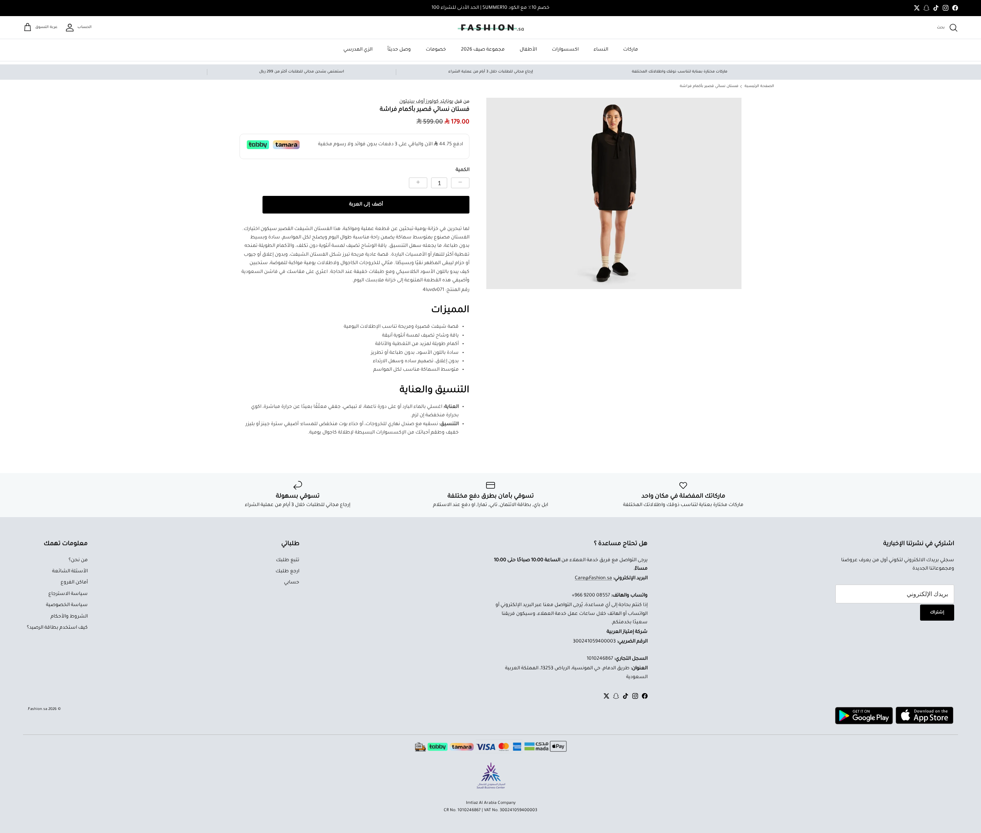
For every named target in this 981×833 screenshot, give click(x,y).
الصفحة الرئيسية (759, 86)
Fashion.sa (37, 709)
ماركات (630, 50)
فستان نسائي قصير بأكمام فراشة (709, 86)
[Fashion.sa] (490, 27)
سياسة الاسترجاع (68, 594)
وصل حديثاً (399, 50)
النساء (601, 50)
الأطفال (528, 50)
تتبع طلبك (287, 560)
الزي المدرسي (357, 50)
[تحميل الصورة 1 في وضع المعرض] (613, 193)
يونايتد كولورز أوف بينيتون (426, 102)
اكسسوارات (565, 50)
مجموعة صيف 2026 (483, 50)
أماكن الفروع (74, 582)
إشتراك (937, 612)
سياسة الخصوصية (67, 605)
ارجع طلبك (287, 571)
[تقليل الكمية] (460, 182)
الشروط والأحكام (69, 616)
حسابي (291, 582)
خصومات (436, 50)
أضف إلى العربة (365, 204)
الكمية (462, 170)
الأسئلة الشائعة (70, 571)
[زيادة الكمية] (418, 182)
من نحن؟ (78, 560)
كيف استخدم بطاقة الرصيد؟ (57, 628)
